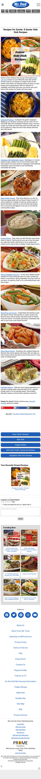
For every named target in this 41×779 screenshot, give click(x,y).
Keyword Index (20, 670)
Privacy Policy (21, 642)
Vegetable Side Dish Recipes (20, 455)
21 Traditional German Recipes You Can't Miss (12, 574)
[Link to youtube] (35, 615)
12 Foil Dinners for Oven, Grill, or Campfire (29, 598)
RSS (20, 709)
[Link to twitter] (14, 615)
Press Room (20, 659)
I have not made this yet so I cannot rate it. (17, 505)
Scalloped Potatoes (7, 120)
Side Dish (20, 439)
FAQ (20, 653)
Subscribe (20, 692)
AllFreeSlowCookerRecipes (20, 738)
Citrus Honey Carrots (8, 351)
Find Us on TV (20, 676)
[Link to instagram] (28, 615)
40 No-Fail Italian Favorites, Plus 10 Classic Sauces (29, 550)
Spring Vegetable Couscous (10, 275)
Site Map (20, 704)
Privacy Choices (20, 715)
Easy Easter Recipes (20, 434)
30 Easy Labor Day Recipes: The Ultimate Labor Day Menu (11, 550)
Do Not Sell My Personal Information (20, 681)
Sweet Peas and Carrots (9, 313)
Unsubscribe (20, 698)
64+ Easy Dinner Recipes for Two (24, 414)
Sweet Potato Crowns (8, 198)
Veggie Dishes (20, 445)
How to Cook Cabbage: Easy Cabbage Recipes (12, 598)
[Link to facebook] (7, 615)
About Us (20, 625)
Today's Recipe (20, 687)
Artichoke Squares (7, 387)
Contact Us (20, 664)
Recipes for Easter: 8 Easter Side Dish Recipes (20, 488)
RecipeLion (20, 732)
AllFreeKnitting (20, 730)
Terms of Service (20, 648)
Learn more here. (20, 753)
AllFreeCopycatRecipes (20, 735)
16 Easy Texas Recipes (29, 574)
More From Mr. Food (20, 631)
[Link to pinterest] (21, 615)
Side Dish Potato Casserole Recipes (20, 450)
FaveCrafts (20, 724)
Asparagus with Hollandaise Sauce (12, 160)
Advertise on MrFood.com (20, 636)
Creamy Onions (6, 238)
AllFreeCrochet (20, 727)
